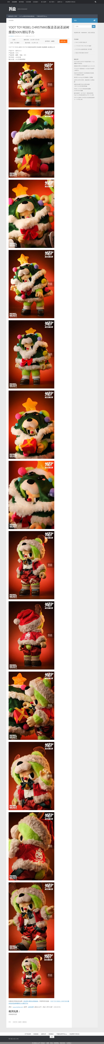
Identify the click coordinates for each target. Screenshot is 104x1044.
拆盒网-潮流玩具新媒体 (31, 1001)
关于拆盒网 (28, 1034)
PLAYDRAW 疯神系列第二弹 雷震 (83, 49)
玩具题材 (35, 2)
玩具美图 (28, 2)
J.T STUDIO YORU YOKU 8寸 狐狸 (83, 46)
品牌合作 (43, 1034)
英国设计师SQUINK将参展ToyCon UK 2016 (84, 66)
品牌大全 (59, 2)
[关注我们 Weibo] (94, 20)
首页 (8, 2)
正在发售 (14, 2)
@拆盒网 (30, 1007)
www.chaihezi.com (18, 1007)
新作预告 (21, 2)
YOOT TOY (15, 1022)
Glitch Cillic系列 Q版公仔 (81, 42)
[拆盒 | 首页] (12, 9)
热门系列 (51, 2)
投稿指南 (35, 1034)
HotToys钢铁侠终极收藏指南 (26, 16)
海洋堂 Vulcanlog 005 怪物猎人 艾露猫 (83, 77)
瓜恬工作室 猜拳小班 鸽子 (81, 53)
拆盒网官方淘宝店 (70, 2)
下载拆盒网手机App (42, 16)
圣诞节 (20, 1022)
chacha (12, 36)
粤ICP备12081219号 (14, 1039)
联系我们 (51, 1034)
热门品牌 (43, 2)
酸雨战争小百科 (13, 16)
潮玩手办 (24, 1022)
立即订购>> (63, 41)
